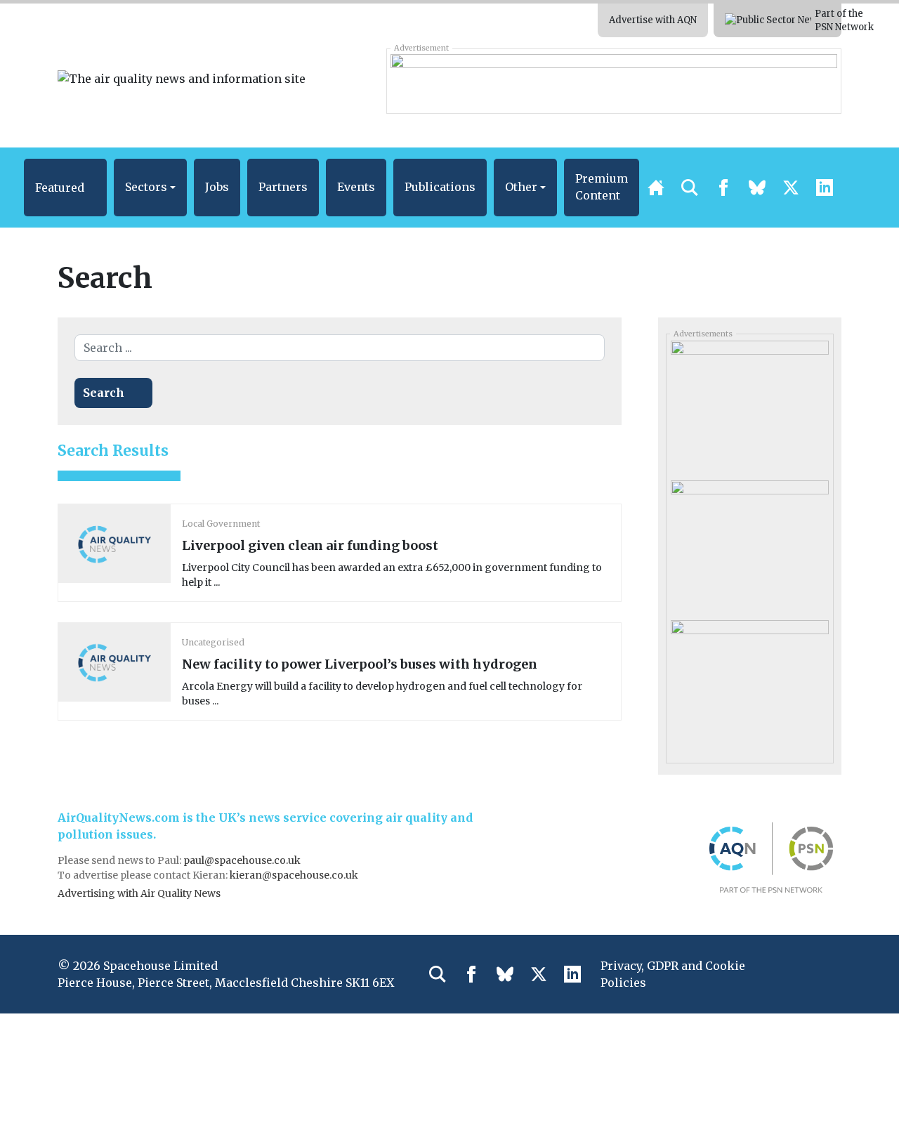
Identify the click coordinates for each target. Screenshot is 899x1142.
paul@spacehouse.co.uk (243, 860)
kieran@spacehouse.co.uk (294, 875)
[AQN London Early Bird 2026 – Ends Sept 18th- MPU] (749, 545)
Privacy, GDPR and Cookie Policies (673, 974)
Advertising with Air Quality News (139, 893)
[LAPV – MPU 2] (749, 685)
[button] (65, 187)
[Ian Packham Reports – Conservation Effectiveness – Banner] (613, 81)
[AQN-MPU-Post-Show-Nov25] (749, 405)
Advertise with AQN (653, 20)
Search (103, 393)
